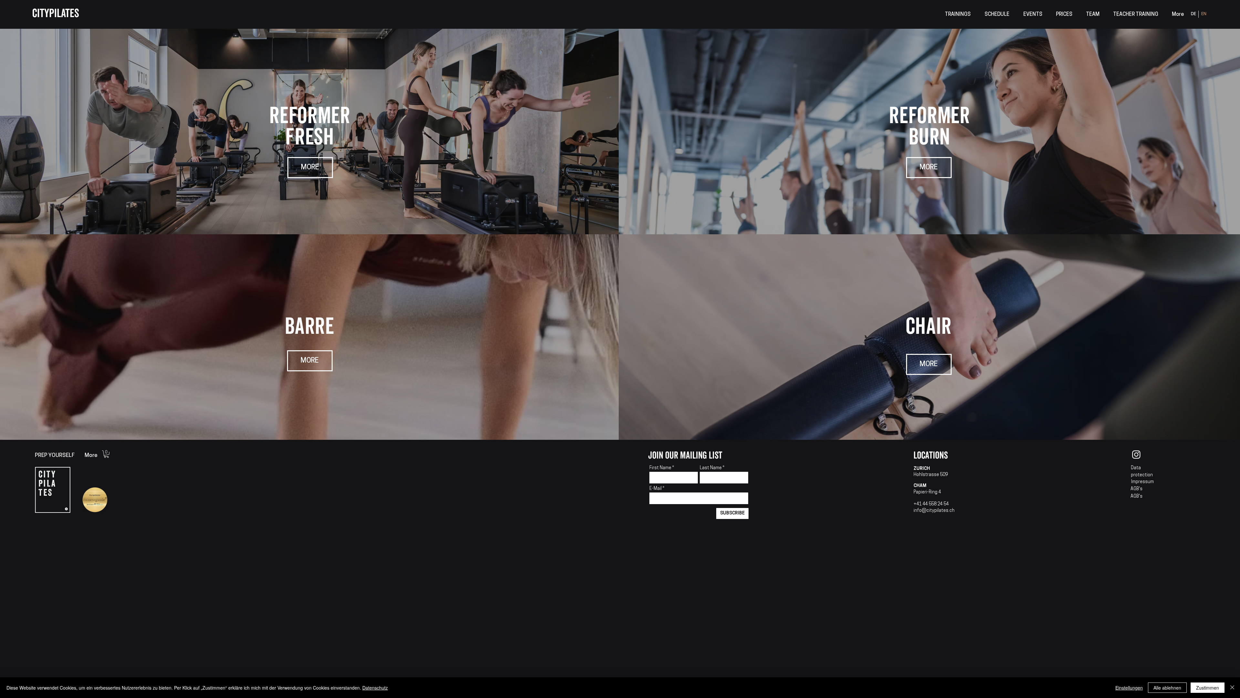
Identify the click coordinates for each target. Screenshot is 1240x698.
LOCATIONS (931, 455)
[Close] (1232, 687)
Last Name (711, 468)
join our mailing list (685, 455)
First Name (660, 468)
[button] (957, 14)
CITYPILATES (55, 13)
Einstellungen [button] (1129, 687)
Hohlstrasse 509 (931, 474)
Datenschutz (375, 687)
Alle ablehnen (1167, 687)
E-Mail (656, 489)
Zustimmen (1207, 687)
